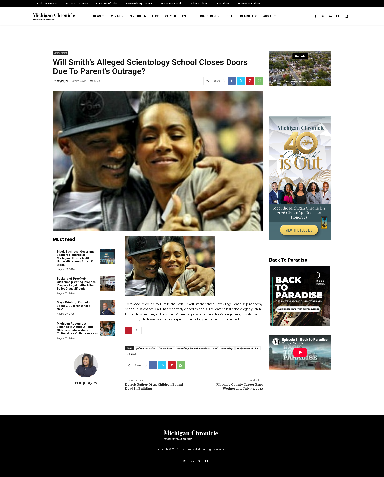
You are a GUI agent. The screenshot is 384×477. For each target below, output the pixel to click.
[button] (346, 16)
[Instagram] (323, 16)
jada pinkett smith (145, 348)
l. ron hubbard (166, 348)
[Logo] (192, 437)
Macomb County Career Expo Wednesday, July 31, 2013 (239, 386)
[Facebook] (315, 16)
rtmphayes (62, 80)
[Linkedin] (330, 16)
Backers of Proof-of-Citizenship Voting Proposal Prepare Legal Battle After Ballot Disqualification (76, 283)
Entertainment (60, 53)
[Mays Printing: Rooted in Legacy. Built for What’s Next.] (107, 307)
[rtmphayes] (86, 365)
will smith (131, 353)
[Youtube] (338, 16)
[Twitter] (241, 81)
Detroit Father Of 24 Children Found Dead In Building (154, 386)
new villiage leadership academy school (197, 348)
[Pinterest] (250, 81)
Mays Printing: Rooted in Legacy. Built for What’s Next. (74, 306)
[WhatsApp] (259, 81)
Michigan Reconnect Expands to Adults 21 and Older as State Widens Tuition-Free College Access (77, 328)
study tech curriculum (248, 348)
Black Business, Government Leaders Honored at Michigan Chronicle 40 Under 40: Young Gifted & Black (77, 258)
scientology (227, 348)
